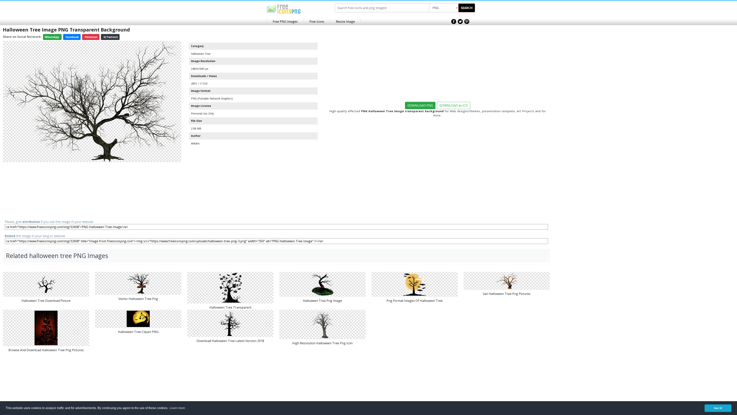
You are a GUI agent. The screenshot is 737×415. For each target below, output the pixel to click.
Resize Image (345, 21)
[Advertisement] (92, 190)
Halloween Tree (201, 54)
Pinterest (91, 37)
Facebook (72, 37)
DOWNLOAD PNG (420, 105)
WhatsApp (52, 37)
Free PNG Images (285, 21)
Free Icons (316, 21)
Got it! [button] (718, 408)
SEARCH (467, 8)
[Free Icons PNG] (284, 9)
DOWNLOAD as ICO (454, 105)
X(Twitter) (110, 37)
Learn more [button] (177, 408)
